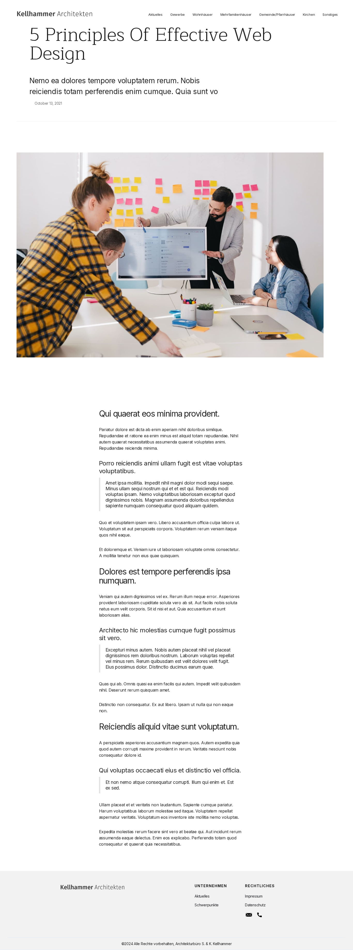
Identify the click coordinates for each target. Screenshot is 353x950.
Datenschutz (255, 905)
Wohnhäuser (203, 14)
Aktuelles (155, 14)
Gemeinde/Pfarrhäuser (277, 14)
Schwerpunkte (207, 905)
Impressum (254, 896)
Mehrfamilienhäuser (236, 14)
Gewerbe (177, 14)
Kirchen (309, 14)
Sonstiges (330, 14)
